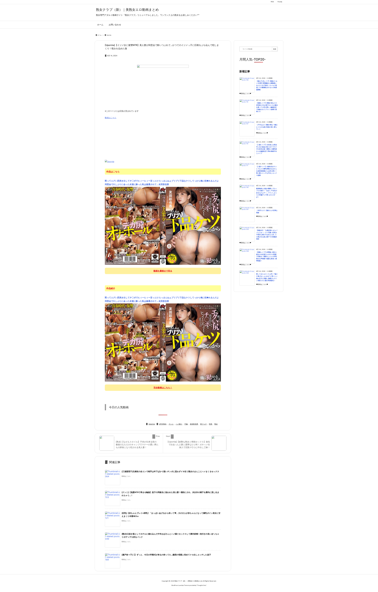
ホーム (99, 35)
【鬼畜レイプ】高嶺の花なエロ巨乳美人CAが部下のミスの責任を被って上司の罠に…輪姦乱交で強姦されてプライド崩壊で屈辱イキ (267, 107)
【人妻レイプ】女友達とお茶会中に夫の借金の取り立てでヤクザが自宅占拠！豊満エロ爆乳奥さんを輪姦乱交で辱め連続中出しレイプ (266, 149)
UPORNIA (162, 424)
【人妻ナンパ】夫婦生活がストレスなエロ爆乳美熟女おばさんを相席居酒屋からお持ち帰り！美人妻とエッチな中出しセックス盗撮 (266, 171)
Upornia (108, 35)
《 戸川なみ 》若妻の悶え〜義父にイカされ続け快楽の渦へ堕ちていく (266, 127)
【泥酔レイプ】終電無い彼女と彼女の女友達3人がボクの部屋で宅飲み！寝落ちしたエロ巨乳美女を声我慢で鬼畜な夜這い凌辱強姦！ (266, 256)
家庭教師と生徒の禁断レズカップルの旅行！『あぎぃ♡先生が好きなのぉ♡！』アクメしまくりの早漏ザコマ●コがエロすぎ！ (266, 193)
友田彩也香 (194, 424)
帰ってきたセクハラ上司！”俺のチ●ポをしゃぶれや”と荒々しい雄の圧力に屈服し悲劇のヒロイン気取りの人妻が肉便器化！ (266, 277)
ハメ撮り (179, 424)
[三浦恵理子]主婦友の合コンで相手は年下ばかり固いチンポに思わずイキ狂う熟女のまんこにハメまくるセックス (170, 471)
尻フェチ (203, 424)
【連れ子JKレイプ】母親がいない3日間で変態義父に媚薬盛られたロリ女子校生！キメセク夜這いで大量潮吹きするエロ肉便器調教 (266, 85)
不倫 (186, 424)
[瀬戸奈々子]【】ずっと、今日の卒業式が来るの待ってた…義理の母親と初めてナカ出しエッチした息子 (166, 555)
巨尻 (210, 424)
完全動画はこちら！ (163, 387)
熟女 (216, 424)
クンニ (171, 424)
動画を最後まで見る (163, 271)
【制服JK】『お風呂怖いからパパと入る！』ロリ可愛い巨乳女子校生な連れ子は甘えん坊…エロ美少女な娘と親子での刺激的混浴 (266, 234)
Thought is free (201, 585)
